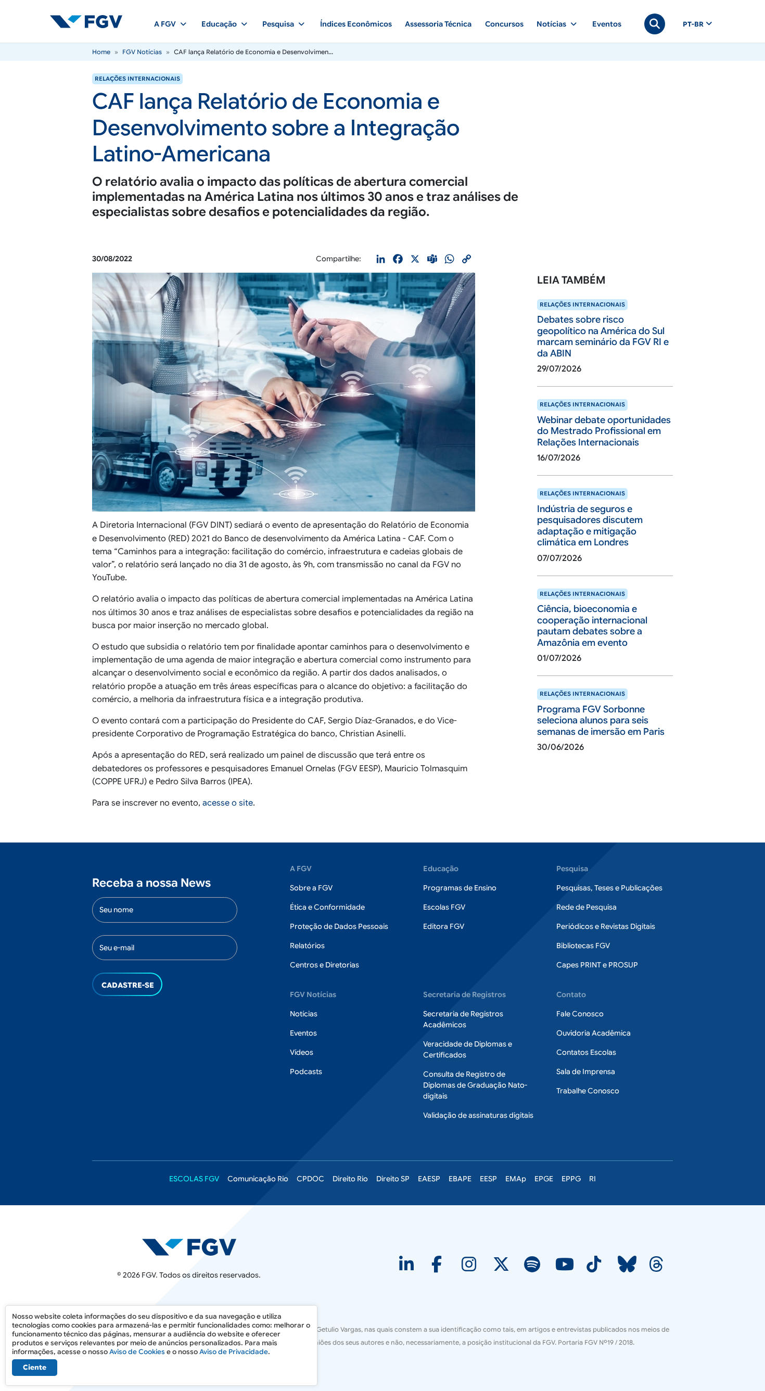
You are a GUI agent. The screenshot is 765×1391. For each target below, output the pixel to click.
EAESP (429, 1178)
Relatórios (307, 945)
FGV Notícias (142, 52)
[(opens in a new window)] (407, 1267)
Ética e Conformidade (327, 907)
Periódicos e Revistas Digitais (605, 926)
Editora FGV (443, 926)
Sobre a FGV (311, 887)
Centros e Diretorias (324, 964)
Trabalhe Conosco (587, 1090)
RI (592, 1178)
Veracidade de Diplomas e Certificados (467, 1049)
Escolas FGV (444, 907)
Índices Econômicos (356, 24)
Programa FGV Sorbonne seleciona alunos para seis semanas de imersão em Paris (601, 720)
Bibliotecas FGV (583, 945)
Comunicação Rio (257, 1178)
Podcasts (306, 1071)
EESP (488, 1178)
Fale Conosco (580, 1013)
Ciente (34, 1367)
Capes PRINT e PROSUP (597, 964)
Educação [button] (219, 24)
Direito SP (393, 1178)
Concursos (504, 24)
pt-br (693, 24)
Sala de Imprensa (585, 1071)
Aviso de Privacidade (233, 1351)
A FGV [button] (165, 24)
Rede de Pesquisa (586, 907)
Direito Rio (350, 1178)
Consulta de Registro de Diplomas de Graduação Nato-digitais (475, 1085)
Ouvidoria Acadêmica (593, 1033)
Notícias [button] (551, 24)
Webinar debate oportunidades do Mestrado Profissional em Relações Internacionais (604, 431)
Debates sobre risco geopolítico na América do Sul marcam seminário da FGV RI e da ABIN (603, 336)
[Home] (90, 21)
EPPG (571, 1178)
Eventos (606, 24)
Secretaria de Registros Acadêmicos (463, 1019)
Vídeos (301, 1052)
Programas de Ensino (459, 887)
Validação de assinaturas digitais (478, 1115)
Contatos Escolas (586, 1052)
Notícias (303, 1013)
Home (101, 52)
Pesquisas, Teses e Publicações (609, 887)
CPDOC (310, 1178)
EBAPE (460, 1178)
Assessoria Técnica (438, 24)
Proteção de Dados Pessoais (339, 926)
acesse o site (227, 803)
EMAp (515, 1178)
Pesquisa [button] (278, 24)
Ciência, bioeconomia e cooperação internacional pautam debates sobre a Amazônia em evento (592, 625)
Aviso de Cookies (137, 1351)
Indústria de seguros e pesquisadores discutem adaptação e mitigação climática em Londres (590, 525)
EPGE (543, 1178)
